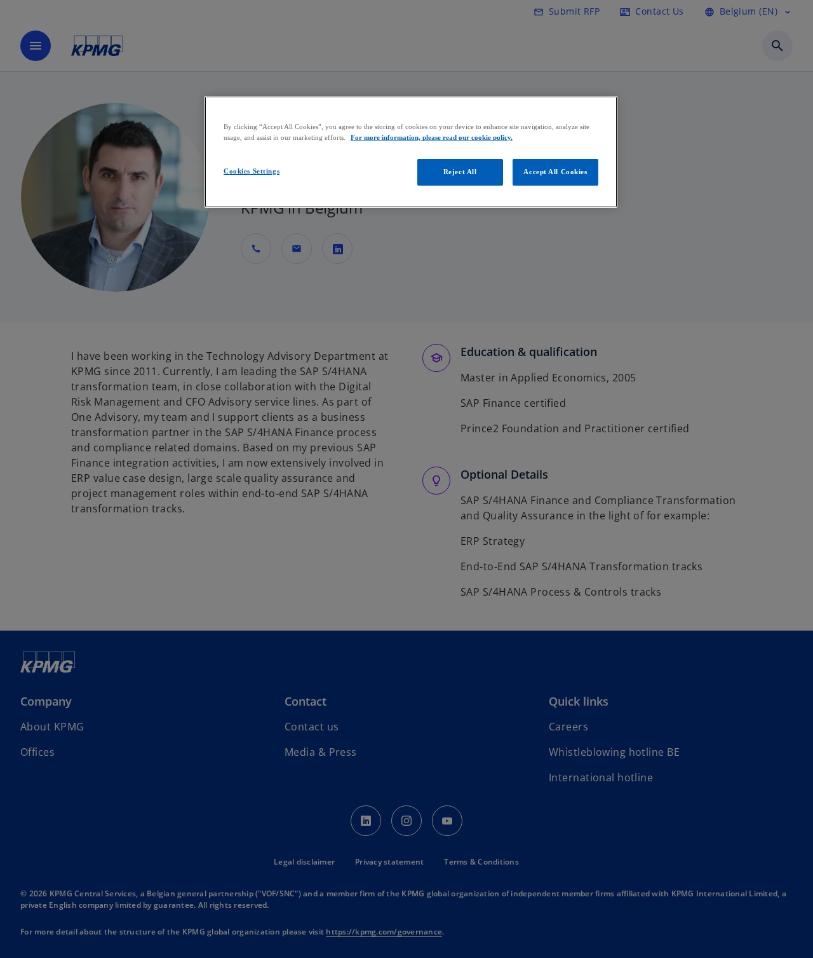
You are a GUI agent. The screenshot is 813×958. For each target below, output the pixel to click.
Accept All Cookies (555, 171)
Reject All (460, 171)
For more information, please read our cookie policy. (432, 137)
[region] (411, 152)
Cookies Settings (251, 171)
